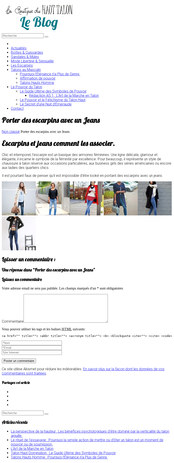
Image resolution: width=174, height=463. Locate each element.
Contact (17, 108)
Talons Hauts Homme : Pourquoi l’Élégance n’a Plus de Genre (59, 457)
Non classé (11, 131)
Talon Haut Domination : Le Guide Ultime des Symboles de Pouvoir (63, 453)
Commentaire (13, 321)
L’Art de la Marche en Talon (32, 448)
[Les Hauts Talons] (39, 31)
